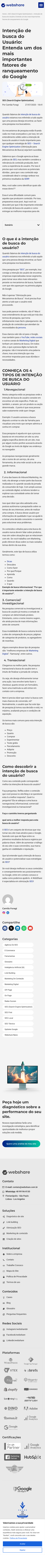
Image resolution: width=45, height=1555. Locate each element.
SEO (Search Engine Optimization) (20, 14)
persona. (22, 327)
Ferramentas (10, 956)
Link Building (10, 973)
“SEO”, (22, 269)
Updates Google (11, 1029)
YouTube (25, 337)
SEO (15, 159)
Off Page (8, 990)
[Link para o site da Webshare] (18, 5)
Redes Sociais (10, 1001)
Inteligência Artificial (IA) (14, 967)
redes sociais (36, 337)
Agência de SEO (11, 945)
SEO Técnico (10, 1024)
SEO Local (9, 1018)
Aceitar (22, 1544)
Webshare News (11, 1035)
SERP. (27, 179)
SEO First (8, 1012)
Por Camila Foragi (10, 105)
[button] (41, 5)
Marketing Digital (27, 340)
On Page (8, 995)
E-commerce (10, 950)
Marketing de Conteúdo (14, 979)
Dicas (9, 561)
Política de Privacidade (18, 1538)
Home (4, 14)
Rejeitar (22, 1550)
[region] (22, 1537)
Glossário (8, 962)
